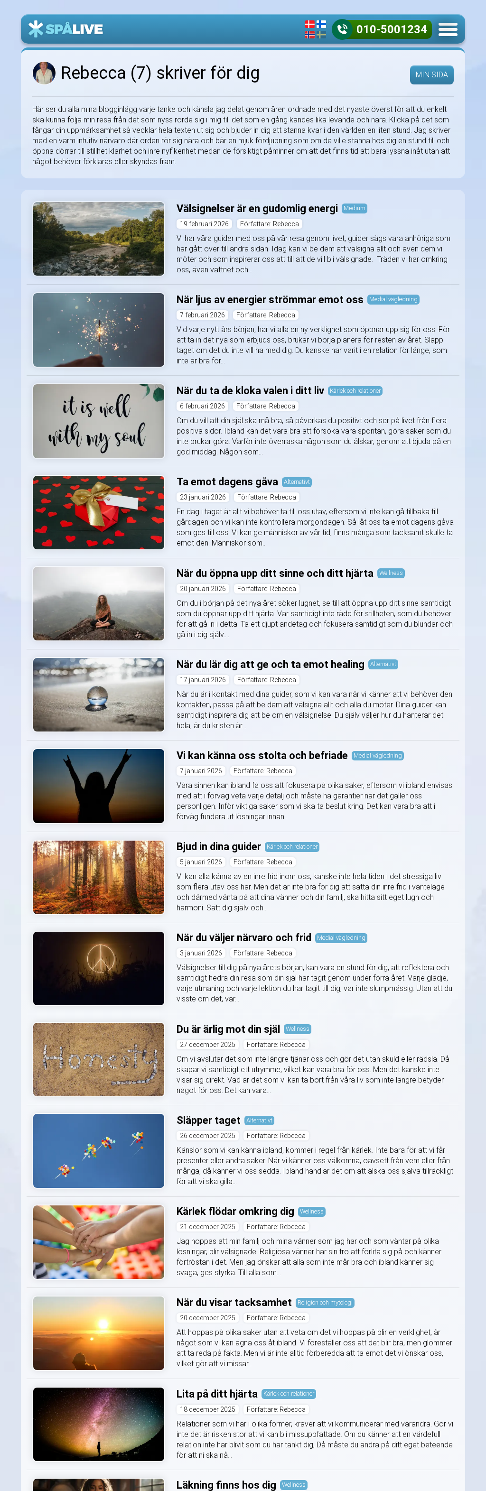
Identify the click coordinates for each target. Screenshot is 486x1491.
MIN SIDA (432, 74)
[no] (310, 34)
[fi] (321, 24)
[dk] (310, 24)
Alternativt (297, 481)
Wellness (391, 572)
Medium (354, 208)
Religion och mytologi (325, 1302)
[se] (321, 34)
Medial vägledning (393, 299)
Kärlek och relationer (355, 390)
